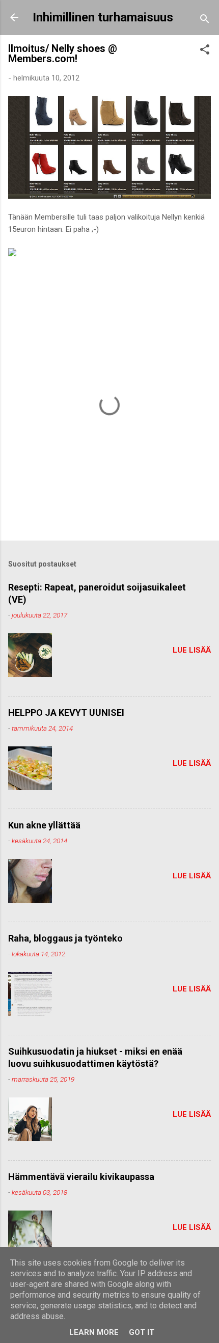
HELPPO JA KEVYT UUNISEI (66, 712)
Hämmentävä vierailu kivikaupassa (81, 1176)
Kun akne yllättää (44, 825)
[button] (205, 51)
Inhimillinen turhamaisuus (103, 17)
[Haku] (205, 20)
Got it (141, 1332)
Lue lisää (192, 650)
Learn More (94, 1332)
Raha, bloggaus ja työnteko (65, 938)
